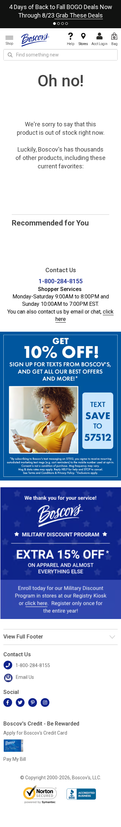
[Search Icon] (10, 54)
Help (70, 44)
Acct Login (99, 44)
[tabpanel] (60, 9)
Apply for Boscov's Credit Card (35, 733)
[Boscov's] (35, 39)
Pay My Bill (14, 759)
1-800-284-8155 (61, 281)
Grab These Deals (78, 15)
